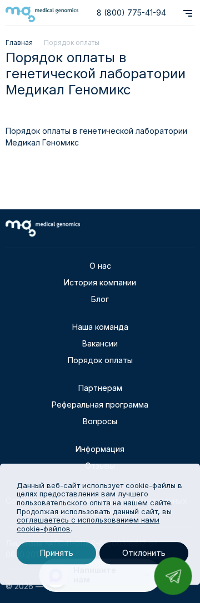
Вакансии (100, 343)
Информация (100, 449)
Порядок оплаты (100, 360)
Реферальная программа (100, 404)
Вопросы (100, 421)
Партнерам (100, 388)
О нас (100, 265)
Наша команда (100, 326)
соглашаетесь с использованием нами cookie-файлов (88, 524)
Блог (100, 299)
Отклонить (144, 553)
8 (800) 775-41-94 (131, 12)
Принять (56, 553)
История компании (100, 282)
